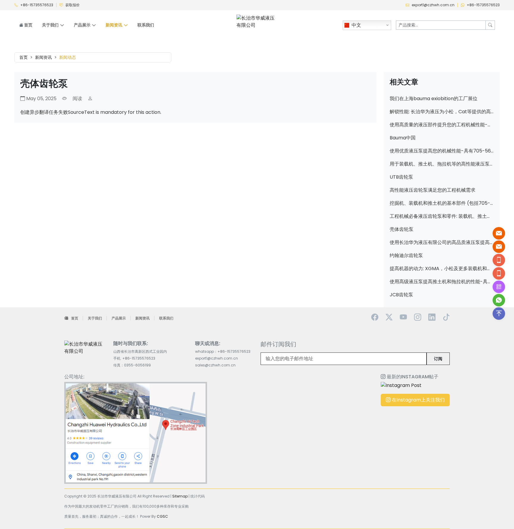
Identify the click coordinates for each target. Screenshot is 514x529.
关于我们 (95, 318)
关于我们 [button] (50, 25)
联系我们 (145, 25)
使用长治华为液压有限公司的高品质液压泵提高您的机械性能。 (442, 242)
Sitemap (180, 496)
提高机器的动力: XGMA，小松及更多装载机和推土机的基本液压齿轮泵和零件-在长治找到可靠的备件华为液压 (442, 268)
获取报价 (72, 4)
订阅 (438, 359)
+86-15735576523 (36, 4)
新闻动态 (67, 57)
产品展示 (119, 318)
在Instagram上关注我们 (418, 399)
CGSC (162, 516)
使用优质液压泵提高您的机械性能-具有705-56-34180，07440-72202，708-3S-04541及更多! (442, 150)
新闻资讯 (43, 57)
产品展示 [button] (82, 25)
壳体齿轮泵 (401, 229)
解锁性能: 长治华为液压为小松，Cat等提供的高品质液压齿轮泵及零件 (442, 111)
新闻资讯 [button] (114, 25)
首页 (27, 25)
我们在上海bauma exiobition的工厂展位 (433, 98)
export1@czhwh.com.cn (433, 4)
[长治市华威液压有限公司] (257, 21)
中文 (356, 25)
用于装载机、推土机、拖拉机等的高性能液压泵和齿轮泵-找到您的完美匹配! (442, 163)
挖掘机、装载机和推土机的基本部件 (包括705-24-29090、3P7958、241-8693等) (442, 203)
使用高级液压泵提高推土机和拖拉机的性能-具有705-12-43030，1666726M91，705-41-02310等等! (442, 281)
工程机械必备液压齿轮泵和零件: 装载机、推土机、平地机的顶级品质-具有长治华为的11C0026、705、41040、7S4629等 (442, 216)
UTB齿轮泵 (401, 177)
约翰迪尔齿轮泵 (406, 255)
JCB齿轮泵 (401, 294)
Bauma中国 (403, 137)
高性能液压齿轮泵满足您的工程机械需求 (432, 190)
